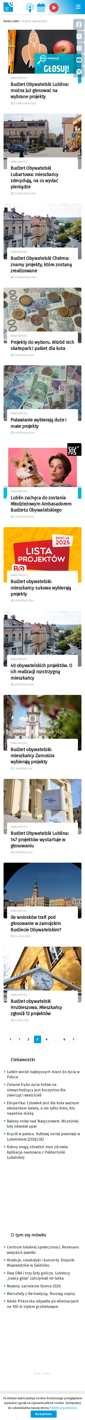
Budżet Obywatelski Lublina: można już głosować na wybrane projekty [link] (40, 91)
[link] (8, 7)
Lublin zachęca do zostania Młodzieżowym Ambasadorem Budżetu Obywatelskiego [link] (41, 504)
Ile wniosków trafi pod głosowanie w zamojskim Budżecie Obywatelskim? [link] (36, 924)
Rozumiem (43, 1414)
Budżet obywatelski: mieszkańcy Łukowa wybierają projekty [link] (41, 588)
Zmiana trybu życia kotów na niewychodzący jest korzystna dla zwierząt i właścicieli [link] (36, 1089)
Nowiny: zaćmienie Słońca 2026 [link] (34, 1286)
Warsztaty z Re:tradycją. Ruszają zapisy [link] (41, 1293)
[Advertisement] (42, 1194)
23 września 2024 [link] (25, 103)
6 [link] (64, 1039)
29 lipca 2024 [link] (22, 936)
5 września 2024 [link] (24, 517)
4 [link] (46, 1039)
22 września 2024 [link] (25, 193)
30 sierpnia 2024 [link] (24, 600)
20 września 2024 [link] (25, 277)
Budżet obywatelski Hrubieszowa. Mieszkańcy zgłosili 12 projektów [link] (36, 1008)
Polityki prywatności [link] (63, 1408)
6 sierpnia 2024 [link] (23, 852)
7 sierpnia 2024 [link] (23, 768)
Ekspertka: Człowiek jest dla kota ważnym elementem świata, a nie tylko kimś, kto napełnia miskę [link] (43, 1108)
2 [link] (28, 1039)
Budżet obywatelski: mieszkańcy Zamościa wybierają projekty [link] (33, 756)
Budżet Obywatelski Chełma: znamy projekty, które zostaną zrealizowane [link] (41, 264)
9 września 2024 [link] (24, 355)
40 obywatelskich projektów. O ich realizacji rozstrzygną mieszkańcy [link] (41, 672)
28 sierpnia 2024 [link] (24, 684)
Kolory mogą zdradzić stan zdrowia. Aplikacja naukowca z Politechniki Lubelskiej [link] (38, 1152)
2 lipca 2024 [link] (21, 1020)
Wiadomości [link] (19, 78)
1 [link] (19, 1039)
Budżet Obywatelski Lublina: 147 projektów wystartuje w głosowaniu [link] (40, 840)
